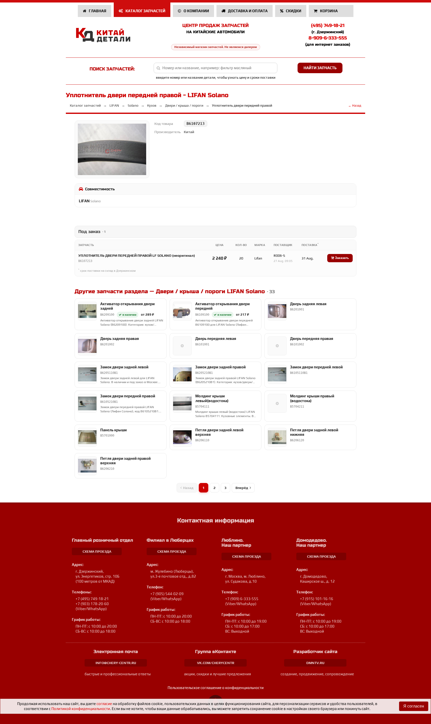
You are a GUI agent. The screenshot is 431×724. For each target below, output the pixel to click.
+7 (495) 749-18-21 (92, 599)
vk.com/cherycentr (215, 663)
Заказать (341, 258)
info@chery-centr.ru (116, 663)
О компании (196, 11)
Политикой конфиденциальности (80, 709)
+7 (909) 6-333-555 (241, 599)
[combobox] (216, 68)
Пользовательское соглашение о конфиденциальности (216, 688)
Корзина (328, 11)
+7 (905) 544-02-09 (167, 594)
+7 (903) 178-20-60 (92, 604)
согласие (104, 704)
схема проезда (97, 551)
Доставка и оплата (247, 11)
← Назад (354, 105)
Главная (97, 11)
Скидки (293, 11)
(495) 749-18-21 (327, 25)
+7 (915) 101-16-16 (316, 599)
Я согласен (413, 706)
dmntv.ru (315, 663)
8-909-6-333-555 (328, 38)
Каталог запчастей (145, 11)
